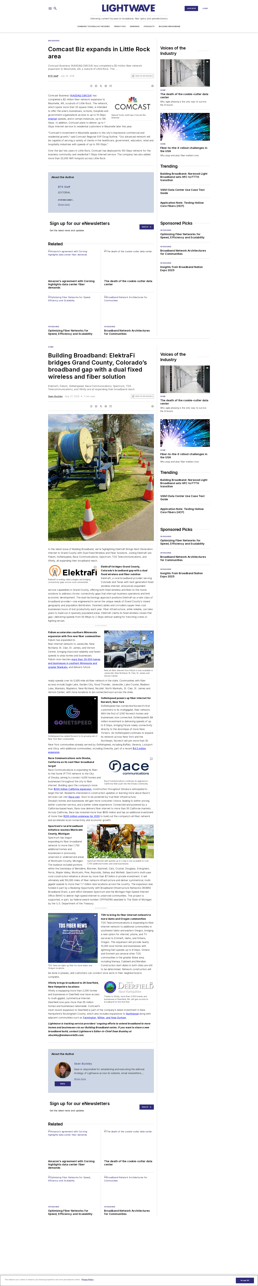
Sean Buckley (55, 396)
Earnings (135, 26)
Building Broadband (169, 26)
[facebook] (91, 86)
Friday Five (120, 26)
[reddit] (105, 86)
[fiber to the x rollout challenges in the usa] (185, 126)
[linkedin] (96, 86)
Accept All (245, 1280)
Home (163, 90)
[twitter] (101, 86)
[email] (110, 86)
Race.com (74, 796)
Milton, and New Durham (111, 1017)
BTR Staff (53, 76)
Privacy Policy (88, 1280)
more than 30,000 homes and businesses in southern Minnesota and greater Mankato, (74, 663)
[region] (129, 1280)
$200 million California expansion (72, 789)
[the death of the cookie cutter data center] (185, 73)
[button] (50, 8)
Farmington (89, 1017)
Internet (52, 118)
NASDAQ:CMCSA (81, 95)
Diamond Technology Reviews (94, 26)
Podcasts (149, 26)
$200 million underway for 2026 (81, 816)
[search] (55, 8)
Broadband (53, 41)
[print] (152, 86)
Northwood (132, 1013)
